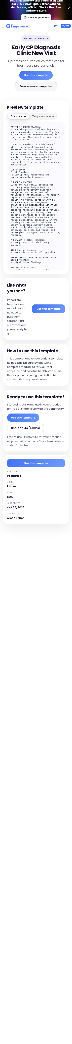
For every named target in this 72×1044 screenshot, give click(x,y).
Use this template (36, 75)
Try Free (65, 26)
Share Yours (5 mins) (25, 428)
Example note (18, 116)
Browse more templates (36, 86)
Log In (54, 26)
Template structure (43, 116)
